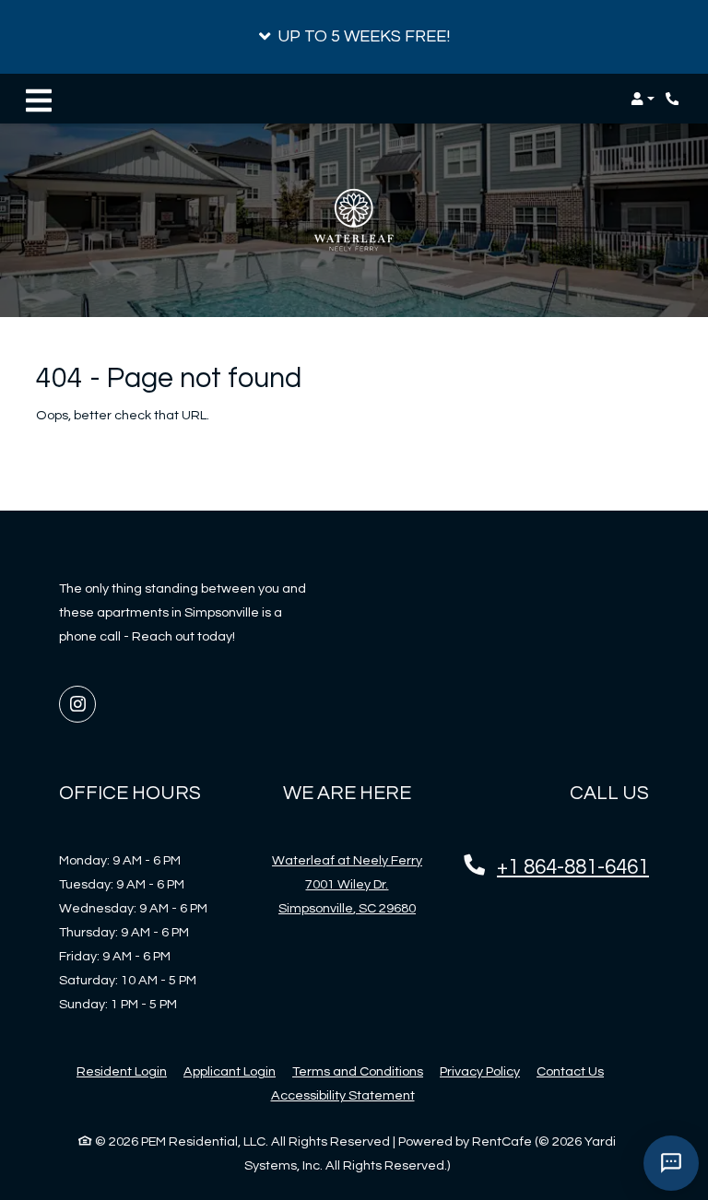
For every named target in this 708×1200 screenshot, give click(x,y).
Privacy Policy (480, 1071)
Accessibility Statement (343, 1095)
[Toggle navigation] (39, 98)
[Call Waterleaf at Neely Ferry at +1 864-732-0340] (675, 98)
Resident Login (122, 1071)
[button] (354, 37)
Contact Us (570, 1071)
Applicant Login (229, 1071)
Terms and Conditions (357, 1071)
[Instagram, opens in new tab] (77, 704)
